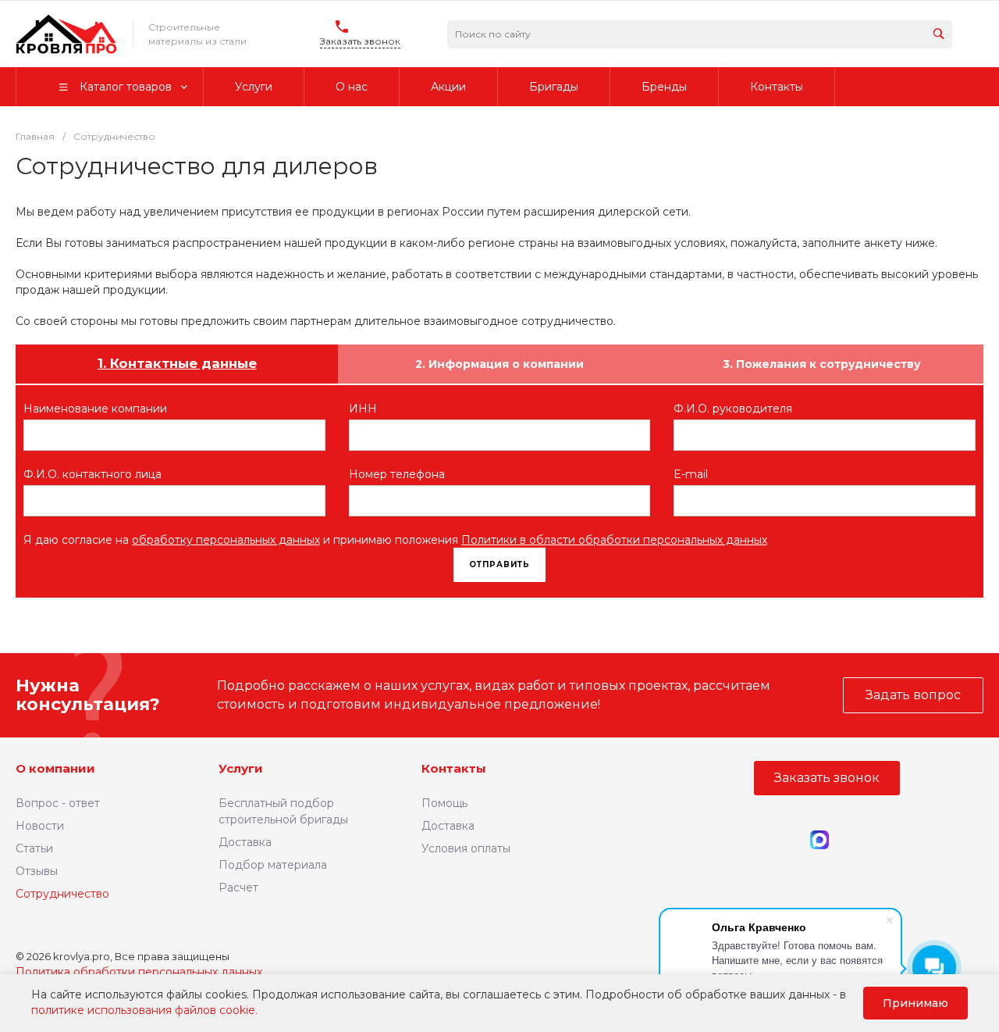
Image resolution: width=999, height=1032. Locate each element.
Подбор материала (273, 865)
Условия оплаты (465, 848)
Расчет (238, 887)
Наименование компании (98, 409)
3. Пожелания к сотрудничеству (822, 364)
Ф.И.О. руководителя (736, 409)
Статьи (34, 848)
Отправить (499, 564)
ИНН (366, 409)
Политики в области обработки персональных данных (614, 540)
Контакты (453, 768)
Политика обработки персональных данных (139, 972)
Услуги (241, 768)
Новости (40, 826)
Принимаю (915, 1003)
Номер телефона (400, 474)
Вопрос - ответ (58, 803)
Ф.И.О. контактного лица (96, 474)
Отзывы (37, 871)
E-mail (694, 474)
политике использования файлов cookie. (144, 1010)
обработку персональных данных (226, 540)
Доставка (245, 842)
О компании (55, 768)
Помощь (444, 803)
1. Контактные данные (177, 363)
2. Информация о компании (499, 364)
